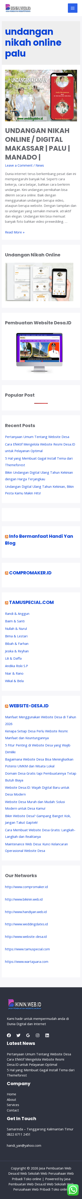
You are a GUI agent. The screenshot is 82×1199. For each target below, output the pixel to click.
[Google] (28, 1035)
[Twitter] (18, 1035)
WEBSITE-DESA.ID (29, 706)
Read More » (15, 232)
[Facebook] (9, 1035)
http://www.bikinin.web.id (24, 899)
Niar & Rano (14, 673)
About (11, 1099)
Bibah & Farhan (16, 643)
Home (11, 1094)
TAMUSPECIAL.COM (31, 602)
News (40, 165)
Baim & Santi (15, 621)
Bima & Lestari (16, 636)
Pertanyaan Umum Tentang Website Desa (37, 436)
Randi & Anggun (17, 613)
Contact (13, 1110)
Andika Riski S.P (16, 665)
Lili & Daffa (13, 658)
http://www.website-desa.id (26, 936)
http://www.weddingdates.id (26, 924)
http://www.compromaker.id (26, 886)
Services (13, 1104)
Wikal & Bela (14, 680)
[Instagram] (38, 1035)
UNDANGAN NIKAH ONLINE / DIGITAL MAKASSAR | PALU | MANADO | (37, 144)
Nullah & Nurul (16, 628)
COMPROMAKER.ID (30, 573)
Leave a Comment (19, 165)
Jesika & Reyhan (17, 651)
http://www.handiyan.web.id (26, 911)
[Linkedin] (47, 1035)
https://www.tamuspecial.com (27, 949)
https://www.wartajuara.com (26, 961)
